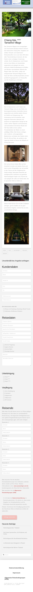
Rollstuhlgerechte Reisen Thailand (13, 547)
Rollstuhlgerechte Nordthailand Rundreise (15, 538)
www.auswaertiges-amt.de (21, 486)
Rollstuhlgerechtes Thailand (11, 528)
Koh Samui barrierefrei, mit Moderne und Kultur (15, 533)
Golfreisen (17, 250)
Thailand (24, 250)
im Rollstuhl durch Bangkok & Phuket (14, 543)
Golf (10, 250)
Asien (4, 250)
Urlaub (5, 253)
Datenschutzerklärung (18, 498)
